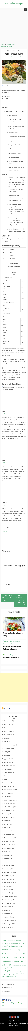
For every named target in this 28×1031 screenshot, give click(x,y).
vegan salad (7, 913)
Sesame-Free (7, 879)
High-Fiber (7, 793)
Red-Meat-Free (8, 872)
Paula (3, 413)
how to (14, 953)
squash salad (7, 893)
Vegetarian (7, 917)
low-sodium (18, 958)
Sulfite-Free (7, 900)
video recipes (7, 924)
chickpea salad (8, 734)
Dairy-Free (7, 748)
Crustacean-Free (8, 745)
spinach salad (8, 889)
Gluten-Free (7, 776)
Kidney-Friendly (8, 807)
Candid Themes (13, 1025)
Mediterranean (8, 838)
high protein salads (9, 789)
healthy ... (10, 946)
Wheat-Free (7, 927)
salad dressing (8, 875)
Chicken (18, 940)
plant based (8, 961)
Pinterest (15, 1017)
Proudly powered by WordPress (9, 1023)
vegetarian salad (8, 920)
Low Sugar (7, 820)
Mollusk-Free (7, 841)
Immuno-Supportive (9, 800)
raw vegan (15, 961)
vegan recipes (7, 974)
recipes (4, 965)
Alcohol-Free (7, 721)
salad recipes (16, 968)
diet (9, 943)
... (2, 940)
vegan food (13, 971)
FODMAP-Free (8, 765)
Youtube (12, 1017)
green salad (7, 783)
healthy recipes (18, 946)
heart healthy (7, 786)
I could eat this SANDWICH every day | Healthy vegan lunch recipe (20, 600)
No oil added (7, 848)
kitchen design (8, 810)
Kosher (6, 814)
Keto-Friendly (11, 57)
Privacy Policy (8, 987)
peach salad (7, 858)
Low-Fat (6, 827)
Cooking (5, 943)
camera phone (12, 940)
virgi (3, 462)
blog (3, 1005)
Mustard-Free (7, 845)
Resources (7, 991)
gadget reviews (8, 772)
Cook (21, 940)
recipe (20, 961)
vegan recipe (18, 971)
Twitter (18, 1017)
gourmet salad (8, 779)
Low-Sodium (7, 831)
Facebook (10, 1017)
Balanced (6, 940)
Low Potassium (8, 817)
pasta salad (7, 855)
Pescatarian (7, 865)
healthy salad (5, 949)
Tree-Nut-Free (8, 903)
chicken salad (8, 731)
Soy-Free (6, 886)
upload (3, 971)
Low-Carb (18, 57)
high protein (9, 953)
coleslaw (6, 738)
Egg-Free (6, 759)
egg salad (6, 755)
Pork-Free (6, 869)
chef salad (6, 728)
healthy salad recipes (13, 949)
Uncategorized (8, 906)
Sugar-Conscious (8, 896)
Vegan (5, 910)
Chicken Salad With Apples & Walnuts (7, 598)
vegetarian (21, 974)
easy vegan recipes (16, 943)
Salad (10, 965)
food (22, 943)
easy (12, 943)
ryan (20, 51)
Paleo (5, 851)
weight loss (13, 976)
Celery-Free (7, 724)
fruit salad (7, 769)
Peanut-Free (7, 862)
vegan (7, 971)
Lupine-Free (7, 834)
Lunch (3, 961)
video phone (8, 976)
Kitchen (17, 953)
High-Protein (7, 796)
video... (4, 976)
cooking (6, 741)
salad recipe (9, 968)
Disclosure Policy (9, 984)
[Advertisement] (14, 26)
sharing (22, 968)
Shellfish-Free (8, 882)
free (3, 946)
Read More (5, 531)
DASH (5, 752)
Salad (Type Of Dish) (18, 965)
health (5, 946)
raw (12, 961)
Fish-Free (6, 762)
